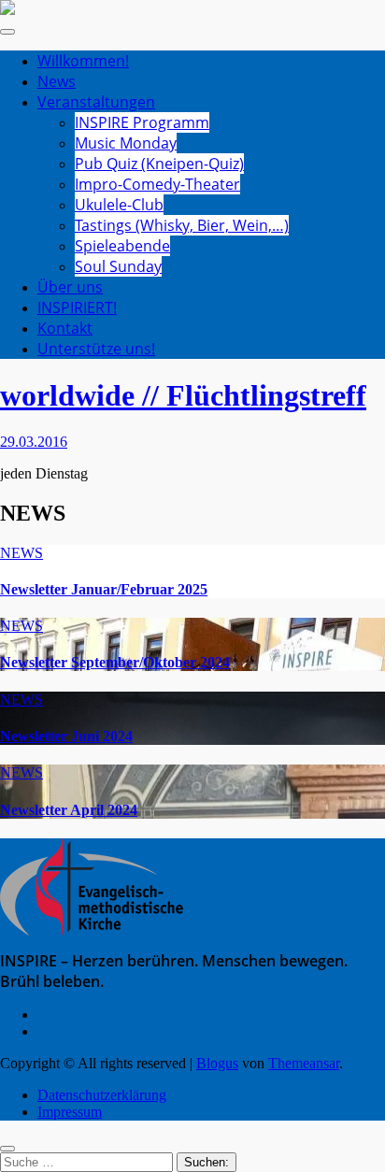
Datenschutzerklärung (101, 1095)
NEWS (21, 553)
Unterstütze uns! (96, 348)
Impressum (69, 1112)
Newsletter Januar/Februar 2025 (103, 589)
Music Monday (126, 143)
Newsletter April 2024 (68, 810)
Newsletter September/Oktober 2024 (115, 662)
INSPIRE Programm (142, 122)
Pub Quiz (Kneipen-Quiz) (159, 163)
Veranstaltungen (96, 102)
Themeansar (303, 1063)
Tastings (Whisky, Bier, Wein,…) (182, 225)
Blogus (217, 1063)
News (56, 81)
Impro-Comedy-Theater (157, 184)
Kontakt (65, 328)
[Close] (7, 1148)
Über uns (70, 287)
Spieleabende (122, 246)
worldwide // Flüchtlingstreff (183, 395)
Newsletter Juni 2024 (66, 736)
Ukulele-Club (119, 204)
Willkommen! (83, 60)
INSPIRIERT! (77, 307)
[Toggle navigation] (7, 32)
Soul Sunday (118, 266)
